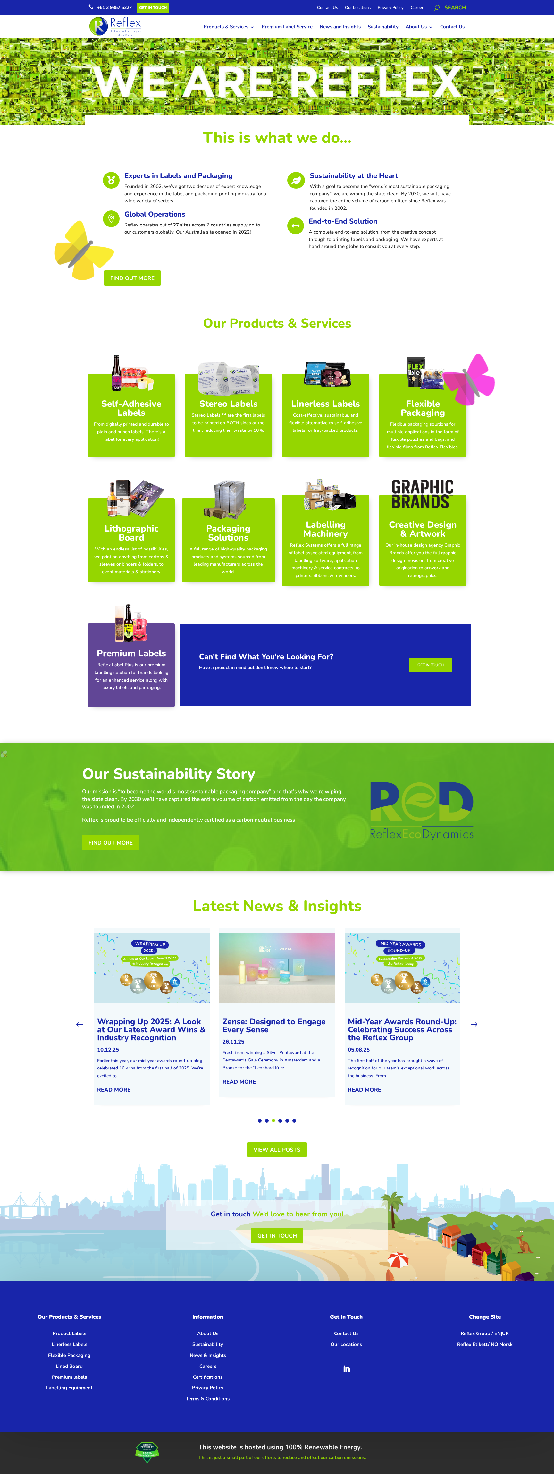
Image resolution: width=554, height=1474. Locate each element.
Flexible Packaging (423, 408)
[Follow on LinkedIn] (346, 1369)
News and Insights (340, 26)
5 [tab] (287, 1121)
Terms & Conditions (208, 1398)
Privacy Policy (391, 8)
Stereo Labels (228, 404)
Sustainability (383, 26)
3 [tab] (274, 1121)
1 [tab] (260, 1121)
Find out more (110, 843)
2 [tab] (267, 1121)
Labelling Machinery (325, 529)
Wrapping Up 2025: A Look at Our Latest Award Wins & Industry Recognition (151, 1029)
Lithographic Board (131, 533)
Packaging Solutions (228, 533)
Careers (418, 8)
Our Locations (358, 8)
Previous (84, 1024)
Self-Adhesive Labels (131, 408)
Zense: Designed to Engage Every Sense (274, 1025)
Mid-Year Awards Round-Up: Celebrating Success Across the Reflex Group (402, 1029)
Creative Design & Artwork (423, 529)
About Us (416, 26)
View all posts (277, 1150)
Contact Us (327, 8)
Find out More (132, 278)
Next (469, 1024)
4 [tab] (280, 1120)
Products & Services (226, 26)
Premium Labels (131, 653)
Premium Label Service (287, 26)
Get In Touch (153, 7)
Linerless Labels (325, 404)
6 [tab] (294, 1121)
